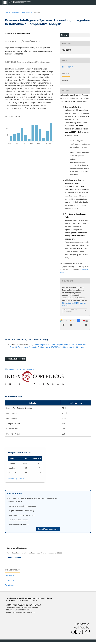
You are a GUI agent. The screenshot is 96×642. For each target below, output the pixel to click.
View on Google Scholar (16, 479)
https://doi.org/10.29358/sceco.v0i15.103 (26, 41)
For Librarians (10, 585)
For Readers (9, 576)
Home (7, 13)
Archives (16, 13)
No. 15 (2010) (27, 13)
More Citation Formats (70, 311)
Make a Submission (16, 359)
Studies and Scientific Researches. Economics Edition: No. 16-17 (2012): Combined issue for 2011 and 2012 (49, 345)
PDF (65, 35)
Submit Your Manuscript (48, 529)
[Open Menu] (5, 2)
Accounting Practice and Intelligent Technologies (54, 344)
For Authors (9, 580)
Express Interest (14, 557)
